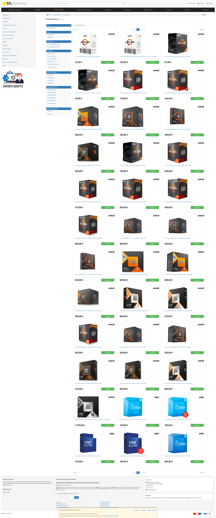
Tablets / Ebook (7, 48)
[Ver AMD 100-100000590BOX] (139, 334)
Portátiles (5, 21)
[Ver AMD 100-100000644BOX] (94, 80)
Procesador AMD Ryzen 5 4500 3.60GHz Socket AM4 (88, 93)
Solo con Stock (52, 28)
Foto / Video (6, 52)
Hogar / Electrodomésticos (10, 55)
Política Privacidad (61, 504)
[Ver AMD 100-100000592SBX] (184, 225)
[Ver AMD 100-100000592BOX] (139, 225)
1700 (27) (50, 75)
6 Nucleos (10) (52, 92)
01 (138, 29)
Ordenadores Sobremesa (84, 10)
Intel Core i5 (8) (52, 59)
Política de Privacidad (60, 489)
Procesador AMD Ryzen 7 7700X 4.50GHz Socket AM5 (88, 274)
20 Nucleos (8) (52, 97)
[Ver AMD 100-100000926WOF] (94, 189)
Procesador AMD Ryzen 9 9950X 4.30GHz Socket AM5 (133, 383)
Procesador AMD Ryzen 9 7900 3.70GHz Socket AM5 (133, 347)
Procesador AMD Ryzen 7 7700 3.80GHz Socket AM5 (133, 238)
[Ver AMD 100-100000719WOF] (184, 370)
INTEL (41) (51, 34)
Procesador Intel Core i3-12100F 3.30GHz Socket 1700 (177, 419)
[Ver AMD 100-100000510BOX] (184, 44)
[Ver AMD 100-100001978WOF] (94, 407)
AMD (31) (50, 37)
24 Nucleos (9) (52, 95)
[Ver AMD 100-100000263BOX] (184, 153)
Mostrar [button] (202, 29)
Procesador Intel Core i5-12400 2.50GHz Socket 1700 (177, 456)
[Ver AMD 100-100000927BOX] (139, 153)
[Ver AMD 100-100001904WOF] (94, 116)
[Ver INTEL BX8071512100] (139, 407)
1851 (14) (50, 80)
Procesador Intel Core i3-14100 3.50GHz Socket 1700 (88, 456)
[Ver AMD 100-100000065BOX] (139, 80)
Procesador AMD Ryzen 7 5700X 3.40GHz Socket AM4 (88, 201)
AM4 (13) (50, 83)
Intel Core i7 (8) (52, 56)
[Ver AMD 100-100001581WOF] (94, 334)
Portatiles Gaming (58, 10)
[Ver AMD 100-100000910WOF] (184, 261)
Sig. (144, 29)
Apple (4, 65)
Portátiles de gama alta (15, 10)
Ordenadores (6, 15)
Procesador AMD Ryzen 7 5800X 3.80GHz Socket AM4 (133, 201)
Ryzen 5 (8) (51, 61)
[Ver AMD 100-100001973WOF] (184, 298)
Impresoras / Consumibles (10, 32)
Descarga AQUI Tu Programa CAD (109, 507)
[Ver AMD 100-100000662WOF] (94, 370)
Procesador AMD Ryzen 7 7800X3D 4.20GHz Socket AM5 (178, 274)
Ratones (187, 10)
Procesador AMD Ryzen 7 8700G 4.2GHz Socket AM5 (88, 310)
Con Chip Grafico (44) (54, 44)
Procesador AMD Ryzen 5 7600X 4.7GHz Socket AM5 (177, 129)
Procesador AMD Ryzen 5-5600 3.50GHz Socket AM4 (133, 165)
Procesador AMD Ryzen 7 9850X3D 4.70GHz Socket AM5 (178, 310)
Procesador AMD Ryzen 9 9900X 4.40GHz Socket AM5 (88, 383)
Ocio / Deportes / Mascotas (10, 62)
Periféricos (5, 45)
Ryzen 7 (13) (51, 53)
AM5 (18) (50, 77)
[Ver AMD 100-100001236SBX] (94, 298)
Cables (4, 42)
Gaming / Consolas (8, 38)
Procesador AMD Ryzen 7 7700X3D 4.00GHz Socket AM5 (134, 274)
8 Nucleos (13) (52, 90)
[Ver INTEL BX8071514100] (94, 443)
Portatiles (37, 10)
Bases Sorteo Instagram (62, 507)
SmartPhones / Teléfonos (9, 25)
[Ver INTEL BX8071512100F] (184, 407)
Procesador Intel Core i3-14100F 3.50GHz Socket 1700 (133, 456)
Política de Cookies (113, 516)
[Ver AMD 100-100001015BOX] (139, 116)
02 (140, 29)
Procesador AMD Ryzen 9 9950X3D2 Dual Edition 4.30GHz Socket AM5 (92, 419)
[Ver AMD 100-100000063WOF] (139, 189)
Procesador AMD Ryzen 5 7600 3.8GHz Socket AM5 (132, 129)
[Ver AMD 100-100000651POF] (184, 189)
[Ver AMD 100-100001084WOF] (139, 298)
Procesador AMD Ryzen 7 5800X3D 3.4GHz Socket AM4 (178, 201)
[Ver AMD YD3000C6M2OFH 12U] (139, 44)
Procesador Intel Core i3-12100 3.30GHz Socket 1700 (133, 419)
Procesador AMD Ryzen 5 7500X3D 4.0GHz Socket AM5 (88, 129)
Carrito (210, 3)
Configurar (136, 510)
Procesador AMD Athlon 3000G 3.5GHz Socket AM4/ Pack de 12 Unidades (138, 56)
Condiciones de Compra (62, 505)
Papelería (5, 59)
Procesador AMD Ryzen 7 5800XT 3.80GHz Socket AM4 (88, 238)
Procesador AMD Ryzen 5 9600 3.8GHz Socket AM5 (87, 165)
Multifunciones (148, 10)
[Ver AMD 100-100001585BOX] (184, 80)
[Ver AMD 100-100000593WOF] (184, 116)
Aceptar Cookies (152, 510)
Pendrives (169, 10)
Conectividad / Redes (8, 35)
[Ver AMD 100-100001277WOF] (139, 370)
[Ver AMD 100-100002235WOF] (139, 261)
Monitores (108, 10)
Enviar (76, 497)
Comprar (107, 62)
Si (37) (50, 111)
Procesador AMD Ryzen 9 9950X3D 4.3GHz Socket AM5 (178, 383)
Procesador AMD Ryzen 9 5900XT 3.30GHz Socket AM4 (88, 347)
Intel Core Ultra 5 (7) (53, 64)
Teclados (205, 10)
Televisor (5, 28)
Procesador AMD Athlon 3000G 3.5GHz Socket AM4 (87, 56)
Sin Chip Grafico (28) (53, 46)
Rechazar (143, 510)
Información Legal (105, 502)
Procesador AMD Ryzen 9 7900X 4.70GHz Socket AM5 (177, 347)
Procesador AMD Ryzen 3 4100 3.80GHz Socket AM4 (177, 56)
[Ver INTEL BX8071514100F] (139, 443)
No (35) (50, 114)
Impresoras (127, 10)
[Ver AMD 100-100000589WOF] (184, 334)
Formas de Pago (104, 505)
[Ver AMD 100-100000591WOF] (94, 261)
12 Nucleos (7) (52, 100)
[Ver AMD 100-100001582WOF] (94, 225)
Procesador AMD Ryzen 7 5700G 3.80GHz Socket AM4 (177, 165)
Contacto (201, 3)
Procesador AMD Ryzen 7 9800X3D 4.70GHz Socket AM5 (134, 310)
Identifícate (192, 3)
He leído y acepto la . (68, 493)
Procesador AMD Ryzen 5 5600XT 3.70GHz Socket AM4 (178, 93)
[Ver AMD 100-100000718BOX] (94, 153)
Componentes (6, 18)
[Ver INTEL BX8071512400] (184, 443)
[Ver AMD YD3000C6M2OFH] (94, 44)
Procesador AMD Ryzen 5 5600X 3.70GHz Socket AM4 (133, 93)
